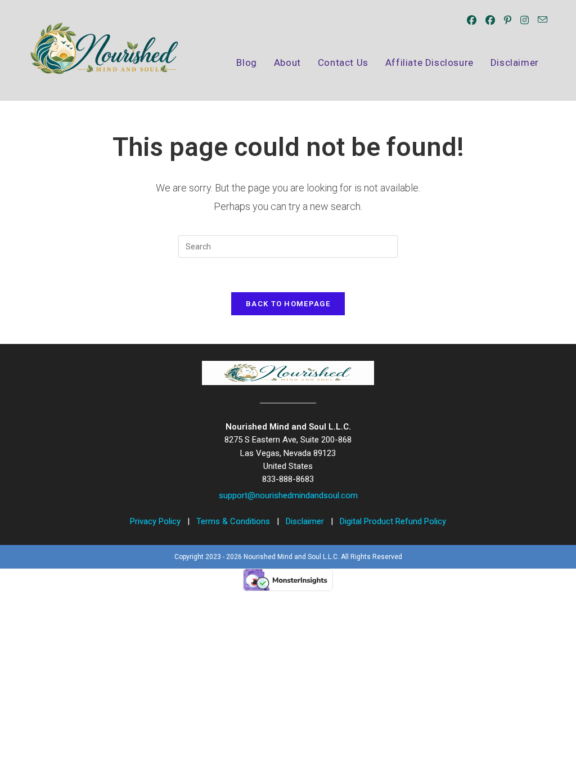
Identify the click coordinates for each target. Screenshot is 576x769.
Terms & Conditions (234, 521)
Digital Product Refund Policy (393, 521)
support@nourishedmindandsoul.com (288, 495)
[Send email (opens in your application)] (542, 20)
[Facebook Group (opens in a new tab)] (490, 20)
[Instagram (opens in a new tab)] (524, 20)
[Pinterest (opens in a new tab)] (508, 20)
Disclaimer (306, 521)
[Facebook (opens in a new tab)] (471, 20)
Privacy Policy (156, 521)
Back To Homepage (288, 303)
